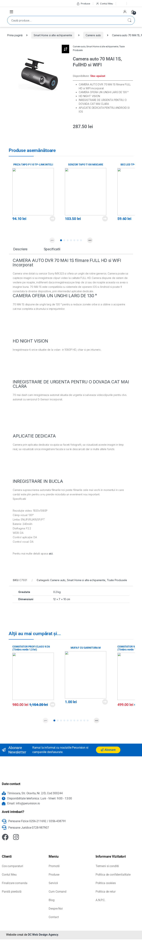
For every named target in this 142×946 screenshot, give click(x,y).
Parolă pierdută (11, 891)
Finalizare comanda (14, 883)
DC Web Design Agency (43, 934)
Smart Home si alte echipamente (53, 35)
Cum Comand (57, 891)
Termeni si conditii (107, 866)
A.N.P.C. (100, 900)
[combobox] (65, 20)
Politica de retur (106, 891)
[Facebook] (5, 837)
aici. (51, 553)
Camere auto (93, 35)
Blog (51, 900)
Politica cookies (106, 883)
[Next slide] (90, 240)
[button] (61, 240)
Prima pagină (15, 35)
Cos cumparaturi (12, 866)
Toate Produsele (117, 580)
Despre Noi (56, 908)
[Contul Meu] (125, 11)
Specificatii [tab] (52, 249)
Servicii (53, 883)
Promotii (54, 866)
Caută (129, 20)
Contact (54, 917)
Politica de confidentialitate (113, 874)
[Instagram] (16, 837)
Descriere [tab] (20, 249)
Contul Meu (106, 3)
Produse (85, 3)
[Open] (11, 11)
